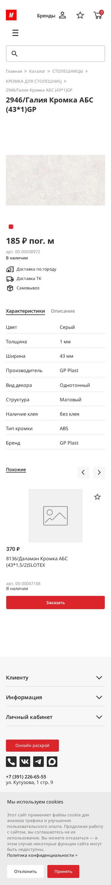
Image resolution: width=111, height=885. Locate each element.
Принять (63, 871)
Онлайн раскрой (32, 745)
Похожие (16, 469)
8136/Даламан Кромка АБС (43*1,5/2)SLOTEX (37, 562)
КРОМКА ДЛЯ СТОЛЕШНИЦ (34, 81)
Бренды (46, 16)
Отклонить (25, 871)
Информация (24, 697)
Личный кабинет (29, 716)
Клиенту (17, 677)
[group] (55, 180)
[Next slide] (99, 472)
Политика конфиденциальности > (42, 855)
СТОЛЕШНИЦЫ (67, 71)
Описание (63, 311)
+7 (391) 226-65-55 (26, 776)
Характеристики (25, 311)
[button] (11, 227)
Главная (14, 71)
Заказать (55, 602)
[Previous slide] (83, 472)
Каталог (37, 71)
